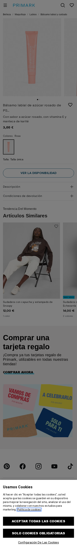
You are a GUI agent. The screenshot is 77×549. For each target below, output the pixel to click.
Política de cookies (29, 509)
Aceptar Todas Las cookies (38, 521)
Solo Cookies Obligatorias (38, 533)
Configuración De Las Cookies (38, 542)
